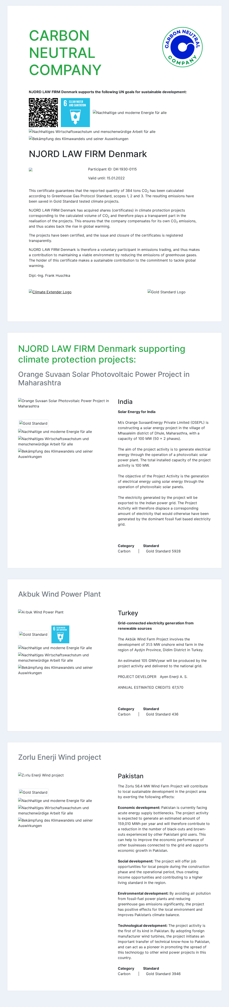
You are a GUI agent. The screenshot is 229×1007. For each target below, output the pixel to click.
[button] (25, 403)
